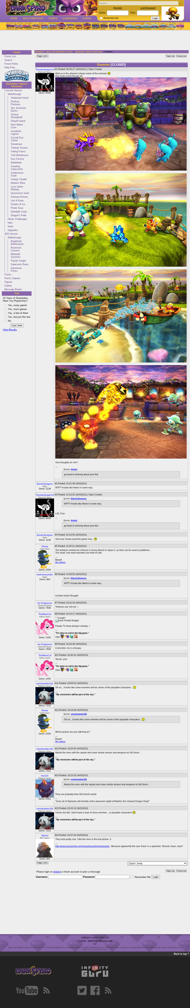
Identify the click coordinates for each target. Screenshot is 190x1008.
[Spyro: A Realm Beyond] (180, 26)
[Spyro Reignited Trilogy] (10, 26)
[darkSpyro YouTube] (27, 990)
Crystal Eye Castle (17, 139)
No (9, 320)
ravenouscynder (45, 574)
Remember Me (111, 18)
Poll (17, 293)
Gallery (8, 285)
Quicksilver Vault (20, 193)
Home (14, 18)
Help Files (9, 67)
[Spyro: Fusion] (78, 26)
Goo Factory (17, 158)
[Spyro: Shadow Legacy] (95, 26)
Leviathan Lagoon (16, 132)
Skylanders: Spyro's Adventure (16, 85)
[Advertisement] (94, 40)
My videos (60, 562)
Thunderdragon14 (45, 69)
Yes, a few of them (18, 313)
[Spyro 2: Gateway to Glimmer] (27, 26)
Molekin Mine (18, 183)
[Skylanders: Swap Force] (146, 26)
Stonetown (16, 144)
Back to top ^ (181, 953)
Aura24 (44, 775)
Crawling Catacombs (17, 167)
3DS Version (11, 233)
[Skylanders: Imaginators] (171, 26)
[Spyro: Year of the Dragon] (36, 26)
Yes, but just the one (19, 317)
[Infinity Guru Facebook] (95, 990)
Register (118, 8)
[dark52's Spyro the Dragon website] (51, 7)
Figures (8, 282)
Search (8, 60)
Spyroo (44, 835)
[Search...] (180, 3)
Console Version (13, 90)
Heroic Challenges (17, 219)
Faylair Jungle (18, 260)
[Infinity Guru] (95, 971)
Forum (86, 18)
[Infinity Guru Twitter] (82, 990)
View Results (10, 329)
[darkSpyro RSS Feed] (46, 990)
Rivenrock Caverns (16, 249)
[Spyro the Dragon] (18, 26)
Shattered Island (19, 97)
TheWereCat (44, 614)
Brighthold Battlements (17, 242)
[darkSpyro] (33, 971)
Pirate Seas (17, 208)
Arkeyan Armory (19, 196)
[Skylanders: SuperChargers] (163, 26)
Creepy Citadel (19, 179)
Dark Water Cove (17, 126)
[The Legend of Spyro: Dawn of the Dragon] (121, 26)
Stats (10, 226)
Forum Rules (11, 63)
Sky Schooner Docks (18, 109)
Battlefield (16, 162)
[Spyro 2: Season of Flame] (53, 26)
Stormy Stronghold (16, 116)
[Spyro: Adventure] (70, 26)
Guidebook (70, 18)
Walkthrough (14, 94)
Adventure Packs (16, 269)
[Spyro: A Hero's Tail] (87, 26)
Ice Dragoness (44, 603)
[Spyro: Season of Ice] (44, 26)
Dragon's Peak (18, 215)
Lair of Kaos (17, 200)
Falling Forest (18, 151)
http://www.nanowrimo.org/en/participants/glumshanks (82, 846)
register (57, 871)
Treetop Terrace (19, 147)
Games (52, 18)
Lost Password (147, 8)
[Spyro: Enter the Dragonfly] (61, 26)
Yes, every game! (17, 305)
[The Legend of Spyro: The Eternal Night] (112, 26)
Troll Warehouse (19, 155)
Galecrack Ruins (20, 264)
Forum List (10, 56)
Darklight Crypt (19, 211)
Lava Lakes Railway (17, 188)
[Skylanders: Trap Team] (154, 26)
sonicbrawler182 (44, 683)
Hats (10, 222)
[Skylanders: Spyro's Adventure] (129, 26)
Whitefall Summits (15, 255)
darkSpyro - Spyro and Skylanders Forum (54, 52)
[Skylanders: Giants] (138, 26)
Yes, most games (17, 309)
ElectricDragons (45, 484)
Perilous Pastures (15, 103)
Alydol (74, 469)
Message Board (12, 289)
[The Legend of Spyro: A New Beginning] (104, 26)
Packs (7, 274)
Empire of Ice (18, 204)
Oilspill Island (18, 121)
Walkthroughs (33, 18)
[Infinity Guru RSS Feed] (108, 990)
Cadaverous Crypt (17, 174)
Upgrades (13, 230)
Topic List (170, 56)
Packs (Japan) (12, 278)
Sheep (44, 546)
